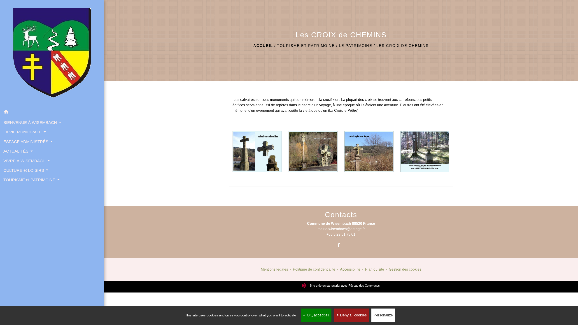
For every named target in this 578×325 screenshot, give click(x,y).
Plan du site (374, 269)
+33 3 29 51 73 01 (340, 234)
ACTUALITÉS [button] (16, 151)
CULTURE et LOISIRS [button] (24, 170)
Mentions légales (274, 269)
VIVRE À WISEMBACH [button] (25, 161)
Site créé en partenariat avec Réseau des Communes (344, 285)
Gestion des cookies (405, 269)
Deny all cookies (353, 315)
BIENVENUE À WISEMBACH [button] (30, 122)
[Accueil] (52, 54)
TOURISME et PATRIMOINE (306, 46)
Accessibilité (350, 269)
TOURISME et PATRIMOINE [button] (29, 180)
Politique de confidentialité (314, 269)
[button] (52, 112)
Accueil (263, 46)
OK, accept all (317, 315)
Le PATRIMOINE (355, 46)
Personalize (383, 315)
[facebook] (341, 245)
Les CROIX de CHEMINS (402, 46)
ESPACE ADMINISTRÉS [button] (26, 141)
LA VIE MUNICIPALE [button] (23, 132)
